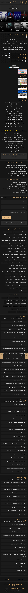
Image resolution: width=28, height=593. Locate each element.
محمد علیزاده (17, 249)
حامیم (25, 263)
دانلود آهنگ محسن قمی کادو (19, 192)
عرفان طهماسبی (19, 265)
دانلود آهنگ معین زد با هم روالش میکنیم (16, 461)
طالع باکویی (17, 303)
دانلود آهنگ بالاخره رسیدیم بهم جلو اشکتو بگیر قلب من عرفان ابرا (14, 333)
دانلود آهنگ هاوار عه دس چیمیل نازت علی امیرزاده (15, 369)
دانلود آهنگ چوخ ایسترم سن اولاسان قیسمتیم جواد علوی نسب (14, 349)
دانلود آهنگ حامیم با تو (21, 408)
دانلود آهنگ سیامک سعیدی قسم (18, 458)
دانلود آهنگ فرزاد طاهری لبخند (19, 341)
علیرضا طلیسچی (22, 246)
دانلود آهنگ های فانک (21, 563)
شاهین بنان (15, 274)
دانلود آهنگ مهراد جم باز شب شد (18, 426)
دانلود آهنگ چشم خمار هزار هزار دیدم (18, 394)
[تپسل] (14, 67)
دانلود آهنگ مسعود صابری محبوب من (17, 387)
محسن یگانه (15, 243)
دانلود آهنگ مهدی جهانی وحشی (19, 560)
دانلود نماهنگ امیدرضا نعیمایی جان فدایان (16, 468)
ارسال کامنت (6, 217)
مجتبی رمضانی (12, 312)
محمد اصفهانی (17, 279)
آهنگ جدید (18, 37)
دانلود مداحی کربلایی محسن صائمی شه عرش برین (15, 489)
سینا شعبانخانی (22, 285)
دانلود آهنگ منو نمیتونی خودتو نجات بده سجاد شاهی (14, 373)
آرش (3, 240)
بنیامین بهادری (23, 291)
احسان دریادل (9, 279)
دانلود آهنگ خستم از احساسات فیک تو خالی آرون (15, 359)
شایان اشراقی (18, 155)
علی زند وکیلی (23, 268)
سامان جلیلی (15, 251)
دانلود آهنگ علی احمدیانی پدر (19, 540)
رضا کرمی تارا (10, 257)
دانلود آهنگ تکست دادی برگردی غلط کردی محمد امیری (14, 390)
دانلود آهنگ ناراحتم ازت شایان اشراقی (17, 176)
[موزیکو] (23, 2)
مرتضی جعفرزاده (22, 240)
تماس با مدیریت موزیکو (16, 591)
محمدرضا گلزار (23, 288)
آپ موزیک (20, 579)
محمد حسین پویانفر (14, 298)
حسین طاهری (23, 300)
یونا (10, 288)
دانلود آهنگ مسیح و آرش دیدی (19, 419)
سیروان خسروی (22, 274)
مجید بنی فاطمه (15, 300)
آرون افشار (15, 260)
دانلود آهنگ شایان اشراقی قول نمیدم (16, 35)
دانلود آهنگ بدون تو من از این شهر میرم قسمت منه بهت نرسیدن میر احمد (14, 536)
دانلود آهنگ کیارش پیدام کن (19, 182)
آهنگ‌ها (13, 2)
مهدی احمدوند (23, 260)
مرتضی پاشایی (14, 271)
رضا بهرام (10, 249)
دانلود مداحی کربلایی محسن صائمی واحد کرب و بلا (15, 482)
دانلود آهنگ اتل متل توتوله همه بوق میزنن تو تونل (14, 376)
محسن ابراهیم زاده (22, 235)
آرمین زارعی (23, 257)
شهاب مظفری (8, 243)
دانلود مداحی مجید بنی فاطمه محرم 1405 (17, 510)
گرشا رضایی (8, 240)
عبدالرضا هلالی (23, 306)
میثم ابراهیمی (23, 243)
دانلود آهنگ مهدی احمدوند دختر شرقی (17, 186)
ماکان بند (14, 235)
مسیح (17, 237)
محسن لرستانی (23, 254)
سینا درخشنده (23, 277)
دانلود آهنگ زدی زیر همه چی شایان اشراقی (16, 173)
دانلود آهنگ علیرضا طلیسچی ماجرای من (17, 422)
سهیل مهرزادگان (22, 271)
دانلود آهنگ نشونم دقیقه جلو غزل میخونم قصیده (15, 383)
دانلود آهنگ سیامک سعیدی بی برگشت (17, 429)
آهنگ (19, 40)
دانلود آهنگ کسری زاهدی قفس (19, 436)
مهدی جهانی (16, 268)
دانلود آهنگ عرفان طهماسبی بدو (19, 472)
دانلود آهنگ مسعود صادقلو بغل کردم (17, 532)
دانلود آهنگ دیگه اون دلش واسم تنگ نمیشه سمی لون (14, 362)
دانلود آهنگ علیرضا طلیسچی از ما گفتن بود (16, 450)
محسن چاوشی (23, 232)
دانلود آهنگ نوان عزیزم (21, 415)
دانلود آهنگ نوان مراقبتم (20, 547)
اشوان (9, 268)
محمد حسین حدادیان (21, 312)
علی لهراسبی (12, 263)
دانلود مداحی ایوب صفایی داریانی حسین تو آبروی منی (14, 443)
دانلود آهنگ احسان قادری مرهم (19, 447)
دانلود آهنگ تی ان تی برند (20, 440)
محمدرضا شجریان (7, 232)
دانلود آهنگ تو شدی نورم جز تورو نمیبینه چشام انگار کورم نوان (14, 555)
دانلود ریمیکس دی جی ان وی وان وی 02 (17, 411)
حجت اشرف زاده (6, 254)
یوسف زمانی (23, 237)
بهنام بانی (11, 265)
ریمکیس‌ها (8, 2)
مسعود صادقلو (6, 235)
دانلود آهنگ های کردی (21, 567)
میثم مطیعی (23, 309)
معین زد (9, 251)
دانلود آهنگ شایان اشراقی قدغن (18, 171)
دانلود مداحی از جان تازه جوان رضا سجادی (17, 500)
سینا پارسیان (8, 282)
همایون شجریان (8, 260)
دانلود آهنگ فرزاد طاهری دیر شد (19, 433)
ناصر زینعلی (19, 263)
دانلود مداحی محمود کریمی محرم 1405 (17, 507)
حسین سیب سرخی (7, 306)
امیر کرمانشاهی (15, 309)
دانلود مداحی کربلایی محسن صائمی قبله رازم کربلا (15, 503)
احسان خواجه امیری (13, 246)
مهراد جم (24, 279)
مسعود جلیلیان (23, 282)
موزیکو (24, 155)
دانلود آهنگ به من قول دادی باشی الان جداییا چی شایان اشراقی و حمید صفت (15, 168)
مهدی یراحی (16, 288)
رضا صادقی (8, 237)
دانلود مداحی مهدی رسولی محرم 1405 (18, 514)
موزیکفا (7, 579)
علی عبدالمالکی (5, 271)
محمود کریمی (23, 298)
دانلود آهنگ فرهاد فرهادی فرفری (18, 551)
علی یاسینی (17, 257)
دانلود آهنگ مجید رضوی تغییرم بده (18, 465)
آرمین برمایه (8, 285)
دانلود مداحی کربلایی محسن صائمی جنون (17, 486)
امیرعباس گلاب (14, 254)
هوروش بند (8, 277)
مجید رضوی (14, 240)
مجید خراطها (15, 282)
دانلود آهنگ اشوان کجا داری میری (18, 544)
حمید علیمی (15, 306)
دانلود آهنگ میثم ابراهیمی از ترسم (18, 380)
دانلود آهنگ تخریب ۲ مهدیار (20, 366)
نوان (25, 265)
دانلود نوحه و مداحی (21, 570)
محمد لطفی (15, 285)
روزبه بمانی (8, 274)
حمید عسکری (4, 246)
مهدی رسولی (5, 298)
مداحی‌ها (3, 2)
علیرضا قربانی (5, 263)
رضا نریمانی (23, 303)
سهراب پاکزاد (15, 277)
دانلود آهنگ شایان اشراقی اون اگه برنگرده (16, 165)
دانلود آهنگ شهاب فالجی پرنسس (18, 184)
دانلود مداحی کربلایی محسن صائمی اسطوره (16, 496)
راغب (14, 237)
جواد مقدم (7, 300)
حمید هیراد (15, 232)
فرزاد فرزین (23, 249)
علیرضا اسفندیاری (8, 303)
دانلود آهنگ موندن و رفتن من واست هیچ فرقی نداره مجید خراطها (14, 354)
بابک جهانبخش (23, 251)
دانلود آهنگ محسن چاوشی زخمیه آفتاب (17, 454)
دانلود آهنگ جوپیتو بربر (21, 345)
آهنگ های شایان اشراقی (19, 61)
